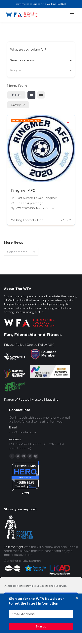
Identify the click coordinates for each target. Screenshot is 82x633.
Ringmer (51, 198)
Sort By (15, 104)
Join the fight (13, 547)
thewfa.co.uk (25, 478)
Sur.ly (32, 486)
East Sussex (24, 198)
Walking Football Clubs (27, 220)
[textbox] (22, 60)
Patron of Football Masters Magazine (31, 399)
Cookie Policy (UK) (40, 345)
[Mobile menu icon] (72, 14)
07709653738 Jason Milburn (35, 208)
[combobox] (39, 60)
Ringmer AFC (23, 190)
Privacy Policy (14, 345)
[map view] (41, 95)
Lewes (38, 198)
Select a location (21, 70)
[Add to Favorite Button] (68, 122)
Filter (18, 95)
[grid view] (31, 95)
